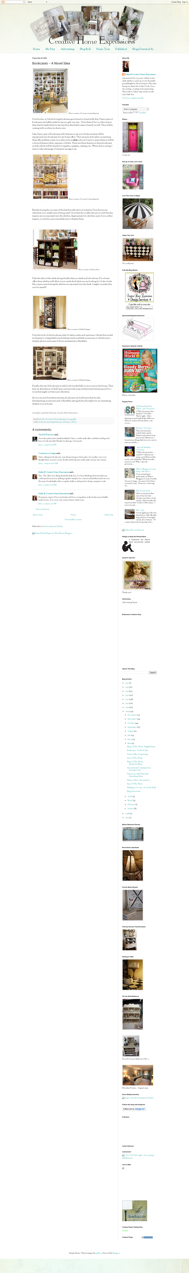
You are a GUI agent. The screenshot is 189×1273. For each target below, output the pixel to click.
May (130, 743)
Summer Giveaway (143, 428)
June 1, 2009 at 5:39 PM (47, 445)
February (131, 804)
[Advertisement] (134, 1184)
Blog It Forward (133, 791)
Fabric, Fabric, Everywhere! (138, 780)
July (129, 735)
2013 (127, 695)
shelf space (66, 422)
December (132, 715)
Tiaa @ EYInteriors (46, 434)
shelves (73, 422)
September (132, 727)
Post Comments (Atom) (53, 526)
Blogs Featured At (142, 49)
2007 (127, 817)
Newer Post (37, 515)
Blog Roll (85, 49)
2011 (127, 703)
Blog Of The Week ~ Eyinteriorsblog (135, 763)
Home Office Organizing (137, 754)
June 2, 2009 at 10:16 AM (48, 463)
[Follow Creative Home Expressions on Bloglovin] (134, 1110)
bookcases (42, 422)
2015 (127, 687)
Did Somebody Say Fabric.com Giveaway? (145, 407)
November (132, 719)
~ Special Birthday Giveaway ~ (143, 448)
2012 (127, 699)
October (131, 723)
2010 (127, 707)
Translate (142, 112)
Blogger (116, 1253)
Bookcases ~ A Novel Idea (137, 750)
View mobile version (73, 519)
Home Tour (103, 49)
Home (36, 49)
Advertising (67, 49)
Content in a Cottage (47, 453)
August (131, 731)
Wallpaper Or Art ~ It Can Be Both (141, 787)
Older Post (108, 515)
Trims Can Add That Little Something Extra (138, 775)
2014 (127, 691)
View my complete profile (133, 98)
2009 (127, 711)
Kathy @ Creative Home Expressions (53, 472)
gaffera (99, 1253)
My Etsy (50, 49)
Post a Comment (42, 509)
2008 (127, 813)
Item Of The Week (135, 758)
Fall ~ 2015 (140, 510)
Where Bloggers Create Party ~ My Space (146, 470)
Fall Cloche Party (143, 491)
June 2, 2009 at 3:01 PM (47, 485)
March (130, 800)
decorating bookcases (54, 422)
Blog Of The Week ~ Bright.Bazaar (141, 746)
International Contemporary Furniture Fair (139, 769)
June (130, 739)
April (130, 796)
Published (121, 49)
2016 (127, 683)
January (131, 808)
